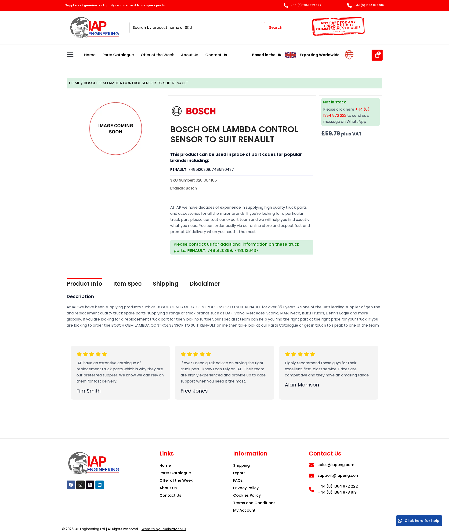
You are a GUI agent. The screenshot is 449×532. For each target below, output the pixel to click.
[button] (70, 54)
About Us (189, 55)
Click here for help (422, 520)
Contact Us (216, 55)
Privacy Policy (246, 488)
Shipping (165, 284)
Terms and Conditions (254, 503)
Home (89, 55)
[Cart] (377, 55)
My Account (244, 510)
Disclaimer (205, 284)
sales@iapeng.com (336, 464)
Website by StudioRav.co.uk (163, 529)
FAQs (238, 480)
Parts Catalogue (118, 55)
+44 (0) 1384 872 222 (338, 486)
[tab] (84, 284)
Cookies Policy (247, 495)
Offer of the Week (157, 55)
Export (239, 473)
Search (275, 27)
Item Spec (127, 284)
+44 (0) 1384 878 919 (337, 492)
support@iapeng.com (338, 475)
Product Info (84, 284)
